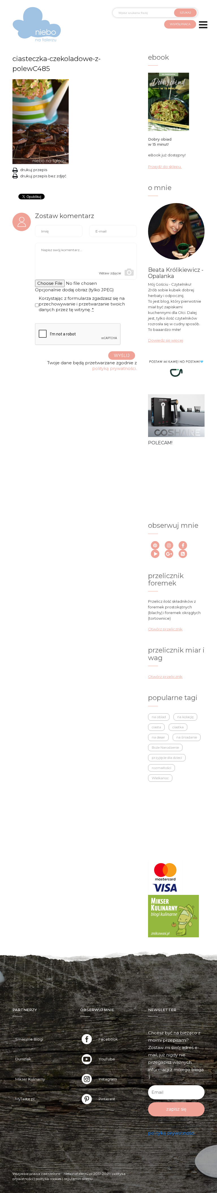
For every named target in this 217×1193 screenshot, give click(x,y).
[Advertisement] (174, 477)
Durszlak (23, 1059)
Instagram (108, 1079)
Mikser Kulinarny (30, 1079)
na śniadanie (186, 737)
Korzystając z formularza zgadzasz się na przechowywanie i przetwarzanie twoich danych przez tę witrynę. (82, 304)
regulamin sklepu (78, 1179)
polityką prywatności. (114, 368)
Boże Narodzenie (165, 747)
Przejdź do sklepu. (165, 166)
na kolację (185, 717)
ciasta (156, 727)
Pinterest (107, 1099)
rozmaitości (161, 768)
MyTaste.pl (24, 1099)
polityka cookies (48, 1179)
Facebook (108, 1039)
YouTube (107, 1059)
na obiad (159, 717)
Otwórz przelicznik (165, 629)
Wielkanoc (160, 778)
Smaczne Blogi (29, 1039)
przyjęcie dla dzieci (167, 757)
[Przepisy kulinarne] (173, 915)
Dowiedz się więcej (165, 340)
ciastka (178, 727)
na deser (158, 737)
